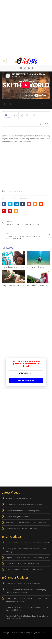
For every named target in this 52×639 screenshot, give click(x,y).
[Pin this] (10, 211)
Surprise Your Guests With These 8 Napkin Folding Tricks (27, 557)
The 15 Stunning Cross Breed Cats (19, 516)
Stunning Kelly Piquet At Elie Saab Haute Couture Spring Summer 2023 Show (27, 617)
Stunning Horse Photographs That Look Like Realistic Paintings (26, 550)
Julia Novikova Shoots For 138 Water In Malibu (23, 584)
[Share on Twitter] (10, 204)
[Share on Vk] (4, 211)
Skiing (20, 191)
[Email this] (16, 211)
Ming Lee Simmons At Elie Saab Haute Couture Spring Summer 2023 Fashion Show (26, 591)
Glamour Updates (16, 577)
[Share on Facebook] (4, 204)
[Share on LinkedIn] (16, 204)
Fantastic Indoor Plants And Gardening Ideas (23, 510)
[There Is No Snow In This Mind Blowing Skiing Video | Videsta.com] (25, 60)
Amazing (7, 191)
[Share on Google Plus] (29, 204)
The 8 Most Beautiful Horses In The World (21, 528)
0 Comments (33, 199)
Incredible (14, 191)
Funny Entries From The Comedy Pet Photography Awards (28, 543)
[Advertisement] (26, 29)
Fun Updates (13, 537)
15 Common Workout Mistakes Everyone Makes (24, 504)
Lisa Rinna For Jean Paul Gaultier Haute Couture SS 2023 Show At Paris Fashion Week (27, 599)
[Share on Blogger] (35, 204)
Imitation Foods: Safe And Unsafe (18, 499)
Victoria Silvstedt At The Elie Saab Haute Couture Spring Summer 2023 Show (27, 608)
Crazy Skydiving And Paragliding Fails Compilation (23, 267)
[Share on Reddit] (41, 204)
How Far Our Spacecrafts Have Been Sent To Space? (26, 522)
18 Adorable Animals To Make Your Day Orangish (24, 569)
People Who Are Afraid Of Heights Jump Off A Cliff (23, 285)
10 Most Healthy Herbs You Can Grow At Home (23, 563)
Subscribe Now (26, 380)
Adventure (5, 199)
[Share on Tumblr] (22, 204)
